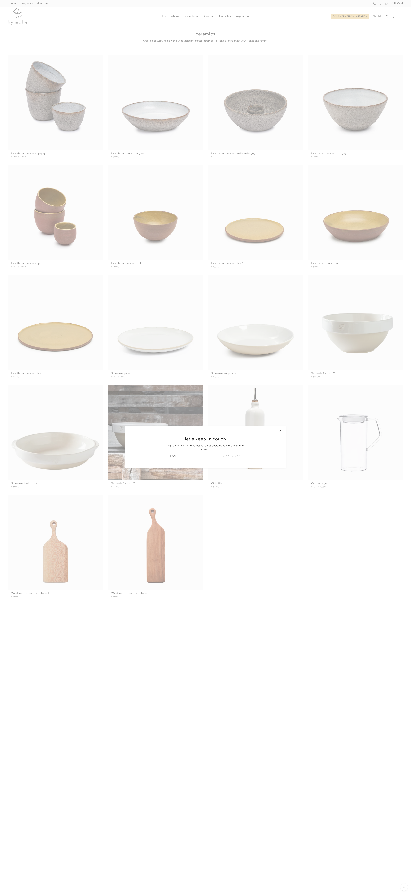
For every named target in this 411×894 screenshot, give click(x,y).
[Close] (280, 430)
